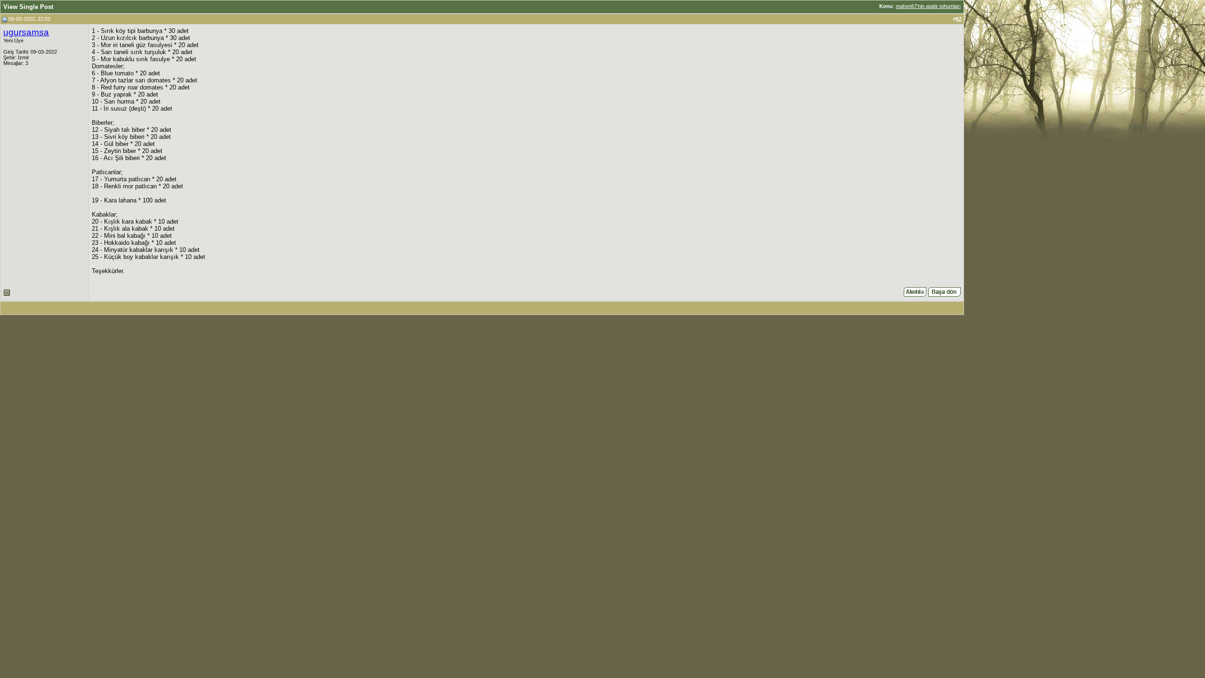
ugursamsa (26, 32)
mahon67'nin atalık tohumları (928, 6)
